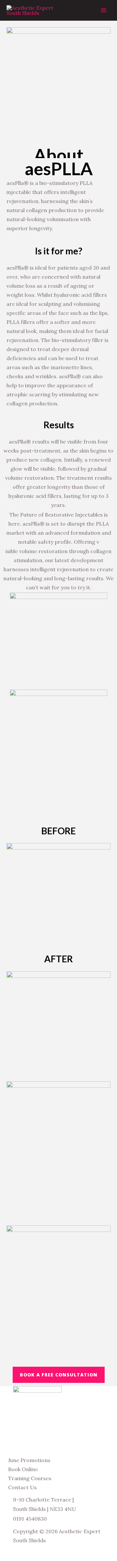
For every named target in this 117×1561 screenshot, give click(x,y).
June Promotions (29, 1460)
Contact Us (22, 1487)
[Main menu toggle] (103, 10)
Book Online (23, 1469)
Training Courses (29, 1478)
